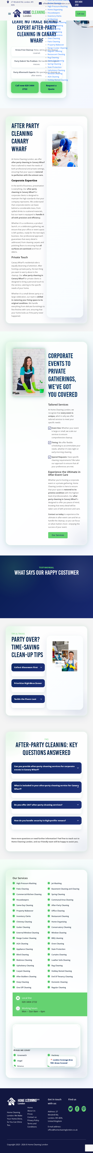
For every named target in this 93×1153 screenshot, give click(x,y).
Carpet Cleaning (23, 971)
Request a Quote (51, 87)
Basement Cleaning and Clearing (65, 889)
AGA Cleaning (53, 76)
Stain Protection (54, 67)
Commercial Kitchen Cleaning (29, 894)
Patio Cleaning (54, 41)
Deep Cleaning (22, 982)
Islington (55, 1061)
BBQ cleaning (57, 938)
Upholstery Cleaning (56, 70)
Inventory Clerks (54, 16)
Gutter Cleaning (54, 3)
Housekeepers (54, 13)
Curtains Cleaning (59, 954)
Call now (80, 14)
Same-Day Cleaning (56, 60)
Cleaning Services (55, 35)
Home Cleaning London (38, 1144)
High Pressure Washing (58, 6)
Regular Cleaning (55, 51)
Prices (30, 1114)
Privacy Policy (33, 1120)
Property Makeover (56, 44)
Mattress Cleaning (55, 25)
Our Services (58, 535)
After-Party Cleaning (60, 905)
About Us (31, 1111)
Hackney (55, 1055)
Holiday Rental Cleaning (58, 80)
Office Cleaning (54, 29)
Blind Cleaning (22, 954)
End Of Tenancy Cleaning (62, 976)
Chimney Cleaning (24, 921)
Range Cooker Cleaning (57, 48)
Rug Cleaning (53, 57)
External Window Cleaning (27, 932)
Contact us (32, 1117)
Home (30, 1107)
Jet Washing (53, 19)
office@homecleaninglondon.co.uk (62, 1130)
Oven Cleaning (54, 38)
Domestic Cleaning (59, 982)
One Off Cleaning (55, 32)
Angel (19, 1061)
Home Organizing (55, 9)
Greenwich (22, 1055)
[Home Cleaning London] (30, 13)
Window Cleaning (55, 73)
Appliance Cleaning (24, 949)
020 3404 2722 (29, 1002)
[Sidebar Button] (9, 14)
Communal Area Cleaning (62, 900)
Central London (58, 1066)
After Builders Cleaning (26, 976)
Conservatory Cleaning (61, 927)
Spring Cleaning (54, 64)
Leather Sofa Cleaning (57, 22)
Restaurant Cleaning (56, 54)
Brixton (20, 1066)
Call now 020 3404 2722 (24, 87)
